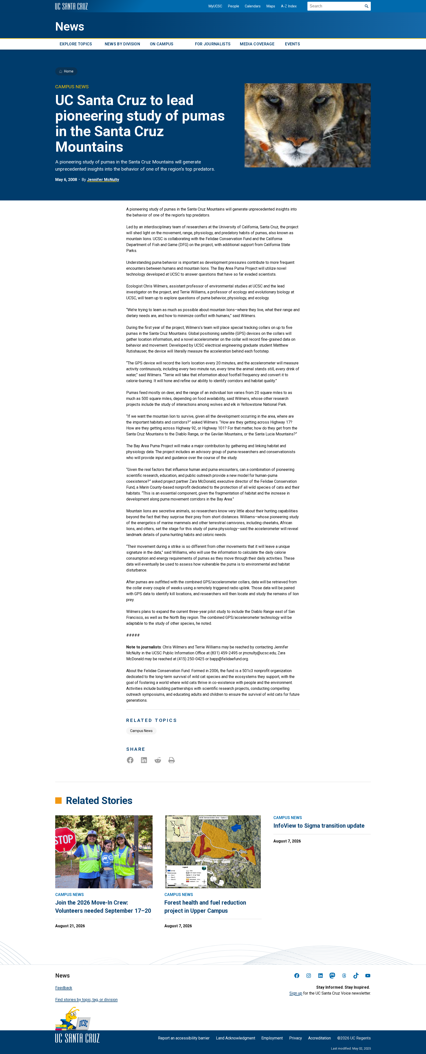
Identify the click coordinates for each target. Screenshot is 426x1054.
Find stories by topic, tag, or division (86, 999)
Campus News (141, 731)
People (233, 6)
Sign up (295, 993)
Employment (272, 1038)
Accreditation (319, 1038)
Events (292, 44)
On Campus (162, 44)
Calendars (253, 6)
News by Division (122, 44)
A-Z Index (289, 6)
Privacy (295, 1038)
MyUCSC (215, 6)
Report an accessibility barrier (184, 1038)
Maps (270, 6)
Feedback (63, 987)
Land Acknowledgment (235, 1038)
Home (68, 71)
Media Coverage (257, 44)
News (69, 27)
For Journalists (213, 44)
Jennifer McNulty (103, 179)
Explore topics (76, 44)
